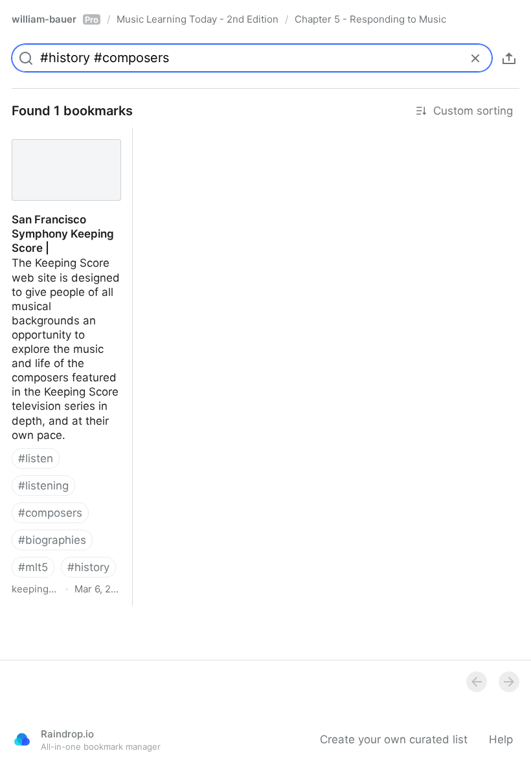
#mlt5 (33, 567)
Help (501, 739)
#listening (43, 485)
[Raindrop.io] (22, 739)
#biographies (52, 540)
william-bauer (55, 19)
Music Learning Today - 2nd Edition (197, 19)
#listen (35, 458)
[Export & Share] (509, 58)
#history (88, 567)
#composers (50, 512)
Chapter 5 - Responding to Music (370, 19)
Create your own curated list (394, 739)
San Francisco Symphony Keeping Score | (65, 141)
